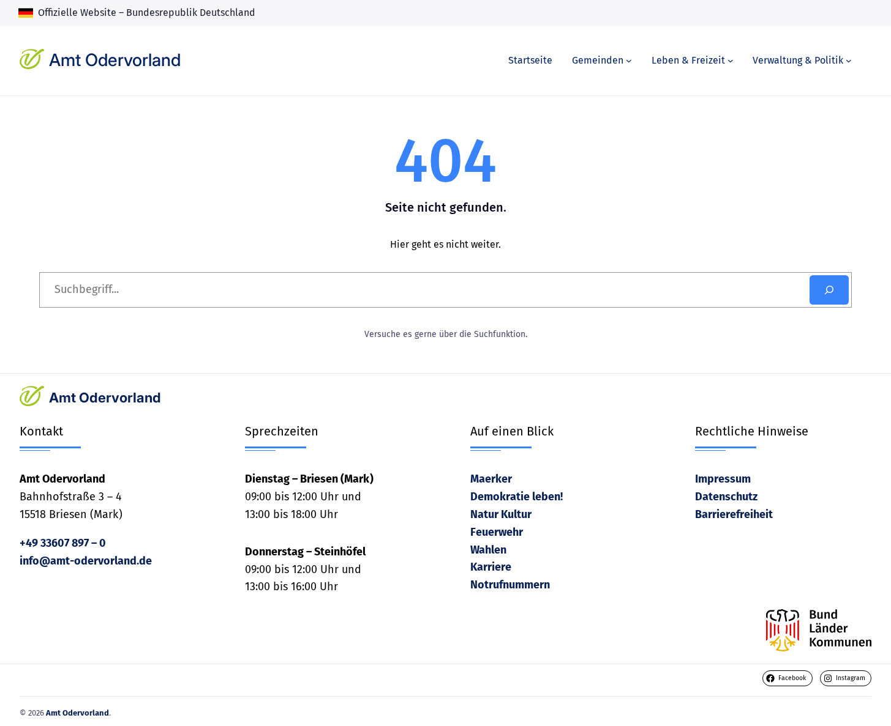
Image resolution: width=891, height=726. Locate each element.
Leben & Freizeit (688, 60)
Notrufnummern (510, 584)
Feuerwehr (496, 532)
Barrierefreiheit (734, 514)
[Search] (829, 290)
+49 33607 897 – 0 (63, 543)
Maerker (491, 479)
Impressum (723, 479)
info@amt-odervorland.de (86, 561)
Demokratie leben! (516, 496)
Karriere (490, 567)
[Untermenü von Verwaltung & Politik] (849, 60)
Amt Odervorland (115, 60)
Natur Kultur (501, 514)
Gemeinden (597, 60)
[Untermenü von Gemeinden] (629, 60)
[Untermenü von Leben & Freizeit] (730, 60)
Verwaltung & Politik (798, 60)
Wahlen (488, 550)
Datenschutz (726, 496)
